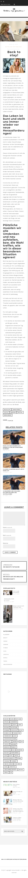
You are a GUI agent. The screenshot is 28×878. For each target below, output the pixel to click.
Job (22, 741)
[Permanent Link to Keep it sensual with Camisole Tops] (7, 622)
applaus (6, 721)
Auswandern (14, 721)
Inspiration (16, 741)
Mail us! (3, 859)
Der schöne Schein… (16, 785)
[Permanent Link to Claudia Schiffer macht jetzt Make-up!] (14, 467)
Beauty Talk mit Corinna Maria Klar (18, 800)
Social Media (17, 764)
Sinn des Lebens (8, 764)
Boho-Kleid (14, 730)
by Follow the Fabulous (13, 46)
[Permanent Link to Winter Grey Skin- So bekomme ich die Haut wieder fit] (7, 813)
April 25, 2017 (6, 450)
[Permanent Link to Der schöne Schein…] (7, 786)
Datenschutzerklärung (20, 859)
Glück (15, 735)
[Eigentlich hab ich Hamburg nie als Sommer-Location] (9, 702)
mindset (14, 747)
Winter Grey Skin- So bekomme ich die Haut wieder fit (18, 810)
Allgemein (6, 634)
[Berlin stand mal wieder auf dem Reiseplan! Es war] (19, 691)
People (5, 657)
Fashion (5, 644)
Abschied (6, 719)
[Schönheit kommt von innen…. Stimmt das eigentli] (9, 681)
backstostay (7, 409)
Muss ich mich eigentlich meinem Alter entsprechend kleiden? (13, 447)
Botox (20, 730)
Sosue (5, 766)
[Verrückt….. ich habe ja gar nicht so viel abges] (19, 681)
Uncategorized (7, 664)
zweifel (6, 772)
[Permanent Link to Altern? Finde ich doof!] (7, 795)
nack (13, 749)
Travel (5, 661)
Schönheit (14, 761)
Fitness (5, 647)
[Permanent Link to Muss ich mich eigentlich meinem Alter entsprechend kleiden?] (14, 444)
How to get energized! (16, 591)
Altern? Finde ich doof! (17, 792)
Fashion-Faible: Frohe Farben (17, 818)
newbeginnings (7, 415)
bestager (6, 727)
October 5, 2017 (7, 495)
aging (12, 719)
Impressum (9, 859)
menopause (7, 747)
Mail (7, 535)
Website (5, 543)
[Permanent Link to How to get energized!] (7, 594)
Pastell (17, 755)
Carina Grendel (16, 409)
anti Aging (18, 719)
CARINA (5, 641)
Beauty (5, 637)
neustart (20, 412)
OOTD (5, 755)
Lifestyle (6, 654)
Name (7, 527)
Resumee (19, 758)
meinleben (13, 412)
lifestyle (6, 412)
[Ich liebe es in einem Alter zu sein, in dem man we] (19, 702)
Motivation (7, 749)
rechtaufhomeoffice (9, 758)
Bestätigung (14, 727)
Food (4, 651)
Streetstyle (12, 766)
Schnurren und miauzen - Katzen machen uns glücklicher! (12, 492)
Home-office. (7, 741)
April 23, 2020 (13, 44)
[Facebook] (2, 1)
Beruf (20, 724)
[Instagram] (4, 1)
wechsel (21, 769)
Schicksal (6, 761)
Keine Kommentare (13, 49)
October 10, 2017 (7, 472)
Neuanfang (20, 749)
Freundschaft (7, 735)
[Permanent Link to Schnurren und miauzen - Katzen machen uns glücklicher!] (14, 489)
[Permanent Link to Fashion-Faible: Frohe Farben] (7, 822)
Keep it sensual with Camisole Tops (18, 606)
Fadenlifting (17, 733)
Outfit (11, 755)
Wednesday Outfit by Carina (9, 599)
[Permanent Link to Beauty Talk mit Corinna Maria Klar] (7, 804)
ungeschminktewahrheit (10, 769)
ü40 (11, 772)
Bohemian (6, 730)
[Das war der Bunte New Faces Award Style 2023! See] (9, 691)
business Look (7, 733)
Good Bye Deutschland (10, 738)
